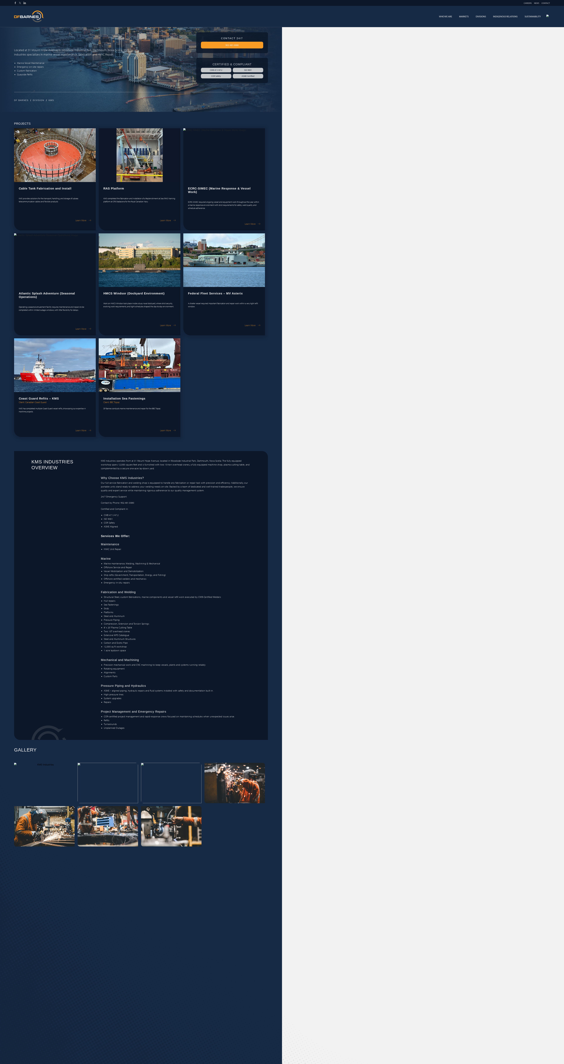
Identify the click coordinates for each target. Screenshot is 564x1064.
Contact (546, 3)
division (38, 100)
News (536, 3)
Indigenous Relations (505, 16)
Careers (528, 3)
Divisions (481, 16)
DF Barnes (21, 100)
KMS (51, 100)
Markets (464, 16)
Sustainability (533, 16)
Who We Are (445, 16)
